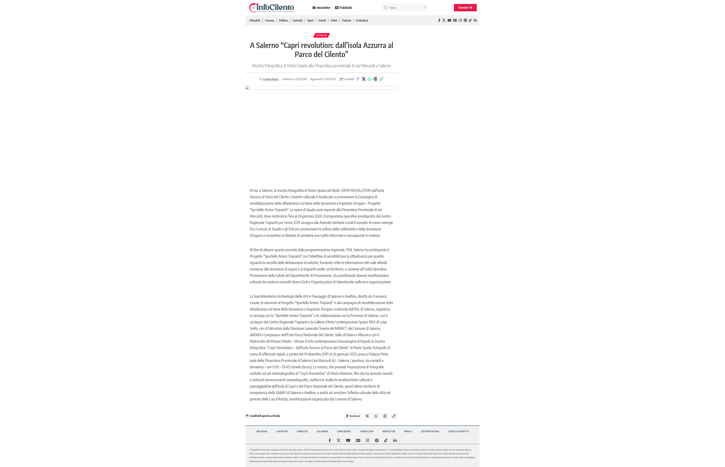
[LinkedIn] (475, 20)
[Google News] (455, 20)
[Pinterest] (465, 20)
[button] (381, 79)
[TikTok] (470, 20)
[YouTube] (449, 20)
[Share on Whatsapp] (369, 79)
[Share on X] (363, 79)
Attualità (321, 35)
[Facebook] (439, 20)
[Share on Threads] (375, 79)
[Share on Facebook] (358, 79)
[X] (444, 20)
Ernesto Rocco (271, 79)
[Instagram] (460, 20)
